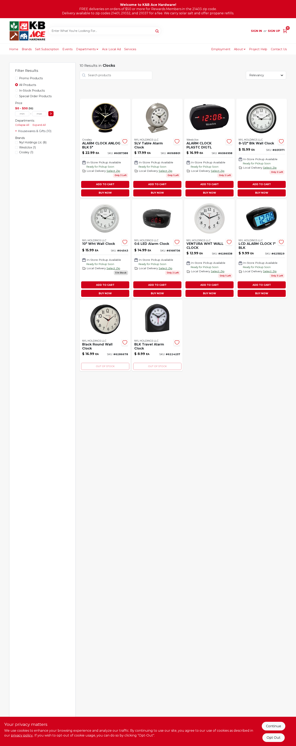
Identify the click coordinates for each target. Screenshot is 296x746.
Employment (220, 49)
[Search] (157, 30)
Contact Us (279, 49)
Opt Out (273, 738)
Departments (86, 49)
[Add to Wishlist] (125, 141)
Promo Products (31, 78)
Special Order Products (35, 96)
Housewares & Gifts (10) (34, 131)
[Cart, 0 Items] (285, 31)
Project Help (258, 49)
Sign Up (274, 31)
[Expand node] (16, 131)
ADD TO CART (105, 184)
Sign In (256, 31)
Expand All (39, 124)
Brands (27, 49)
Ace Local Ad (111, 49)
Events (67, 49)
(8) (33, 142)
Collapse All (22, 124)
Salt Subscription (47, 49)
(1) (27, 147)
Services (130, 49)
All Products (27, 85)
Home (14, 49)
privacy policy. (22, 735)
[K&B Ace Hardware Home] (27, 31)
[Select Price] (51, 113)
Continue (273, 726)
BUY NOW (105, 192)
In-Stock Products (32, 91)
